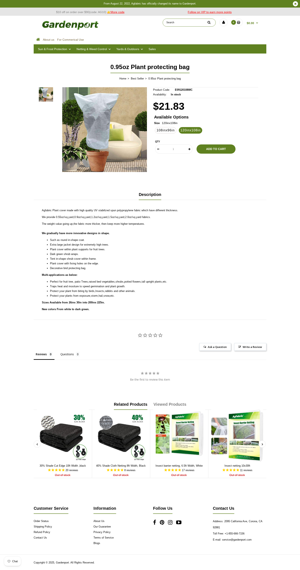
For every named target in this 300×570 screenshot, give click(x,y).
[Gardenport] (71, 29)
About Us (98, 521)
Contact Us (40, 537)
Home (122, 78)
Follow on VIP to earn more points (210, 12)
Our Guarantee (102, 526)
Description (150, 194)
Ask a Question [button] (217, 347)
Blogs (96, 543)
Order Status (41, 521)
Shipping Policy (43, 526)
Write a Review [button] (252, 347)
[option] (104, 129)
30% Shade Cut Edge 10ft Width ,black (63, 465)
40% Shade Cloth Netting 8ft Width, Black (121, 465)
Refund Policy (42, 532)
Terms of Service (103, 537)
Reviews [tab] (41, 354)
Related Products (130, 404)
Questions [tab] (67, 354)
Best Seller (137, 78)
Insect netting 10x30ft (237, 465)
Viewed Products (169, 404)
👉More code (115, 12)
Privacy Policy (102, 532)
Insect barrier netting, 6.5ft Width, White (179, 465)
